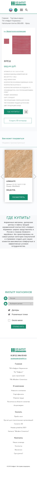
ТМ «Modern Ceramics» (18, 379)
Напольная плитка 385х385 (13, 23)
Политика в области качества (18, 402)
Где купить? (13, 111)
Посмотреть (18, 197)
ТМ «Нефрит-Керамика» (11, 21)
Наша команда (18, 442)
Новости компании (18, 390)
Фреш (27, 23)
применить (18, 326)
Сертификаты (18, 394)
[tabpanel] (6, 41)
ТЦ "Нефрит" (18, 372)
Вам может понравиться (13, 138)
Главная (5, 18)
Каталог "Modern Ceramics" (18, 431)
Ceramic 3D (18, 424)
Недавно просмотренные (13, 143)
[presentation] (2, 176)
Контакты (18, 446)
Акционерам (18, 405)
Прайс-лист (18, 416)
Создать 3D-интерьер (18, 120)
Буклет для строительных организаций (18, 420)
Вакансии (18, 450)
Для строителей (18, 376)
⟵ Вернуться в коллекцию (15, 31)
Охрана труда (18, 398)
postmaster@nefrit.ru (18, 358)
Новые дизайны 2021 (18, 428)
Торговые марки (16, 18)
